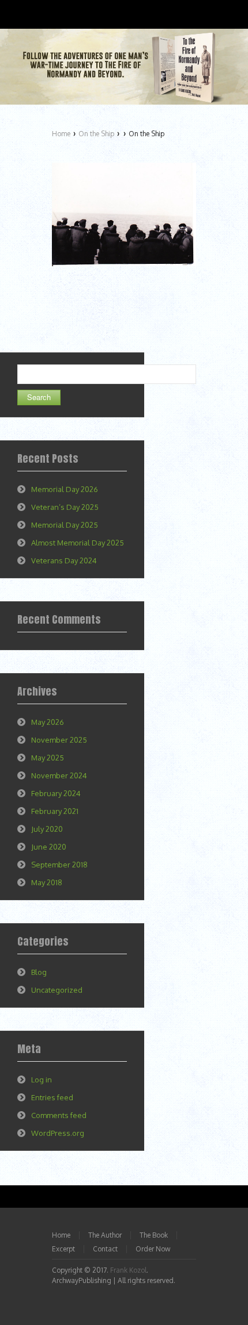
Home (61, 133)
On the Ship (96, 133)
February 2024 (56, 793)
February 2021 (54, 811)
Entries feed (52, 1097)
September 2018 (59, 864)
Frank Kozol (128, 1270)
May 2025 (47, 757)
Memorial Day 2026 (64, 489)
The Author (105, 1235)
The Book (154, 1235)
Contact (105, 1249)
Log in (41, 1079)
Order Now (153, 1249)
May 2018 (46, 882)
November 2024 (59, 775)
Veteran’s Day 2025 (65, 507)
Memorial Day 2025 (64, 524)
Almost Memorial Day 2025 (77, 542)
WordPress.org (57, 1133)
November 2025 (59, 739)
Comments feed (59, 1115)
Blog (39, 972)
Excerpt (63, 1249)
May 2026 (47, 722)
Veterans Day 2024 (64, 560)
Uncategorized (56, 989)
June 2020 (48, 846)
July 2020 (47, 829)
